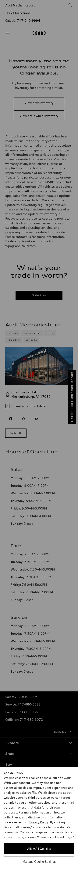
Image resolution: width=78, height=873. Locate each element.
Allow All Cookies (39, 848)
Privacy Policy (38, 822)
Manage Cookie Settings (39, 861)
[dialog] (39, 820)
